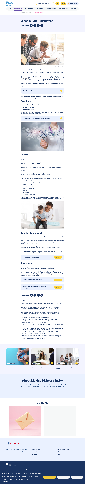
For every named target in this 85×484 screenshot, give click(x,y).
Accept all (77, 477)
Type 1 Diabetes (30, 12)
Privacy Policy (73, 467)
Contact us (59, 454)
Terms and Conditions (60, 467)
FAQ (57, 3)
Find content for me (73, 3)
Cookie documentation (5, 481)
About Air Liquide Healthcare (63, 449)
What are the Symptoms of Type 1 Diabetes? (17, 367)
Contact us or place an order (43, 3)
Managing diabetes (36, 451)
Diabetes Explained (24, 12)
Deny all (63, 477)
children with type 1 (28, 251)
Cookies (57, 470)
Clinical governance (61, 451)
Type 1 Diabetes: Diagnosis (38, 367)
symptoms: (38, 104)
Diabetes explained (11, 363)
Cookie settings (49, 477)
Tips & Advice (34, 454)
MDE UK (63, 3)
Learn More (57, 279)
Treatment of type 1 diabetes (27, 267)
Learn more (57, 257)
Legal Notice (73, 470)
